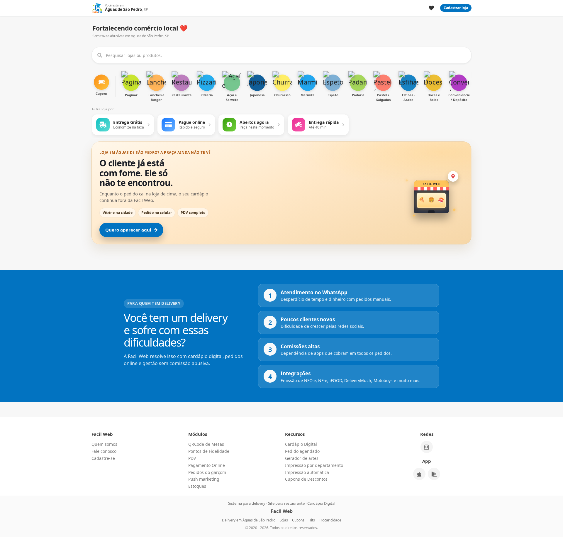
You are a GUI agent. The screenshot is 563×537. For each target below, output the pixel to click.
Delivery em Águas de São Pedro (248, 520)
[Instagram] (426, 447)
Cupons (298, 520)
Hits (311, 520)
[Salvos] (431, 8)
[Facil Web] (97, 8)
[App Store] (419, 474)
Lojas (283, 520)
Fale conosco (103, 451)
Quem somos (104, 444)
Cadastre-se (103, 458)
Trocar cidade (330, 520)
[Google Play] (434, 474)
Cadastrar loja (456, 7)
